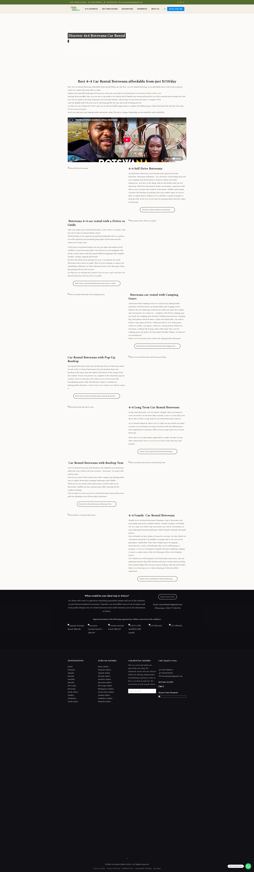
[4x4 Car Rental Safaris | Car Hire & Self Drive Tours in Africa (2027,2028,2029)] (75, 8)
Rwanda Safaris (104, 676)
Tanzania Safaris (104, 669)
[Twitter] (181, 2)
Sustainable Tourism (143, 868)
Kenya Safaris (103, 666)
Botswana (100, 93)
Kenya (70, 666)
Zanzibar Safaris (104, 679)
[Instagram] (183, 2)
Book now (72, 112)
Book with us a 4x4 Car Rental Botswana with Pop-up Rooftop (95, 396)
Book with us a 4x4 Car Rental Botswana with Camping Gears (155, 346)
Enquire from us (97, 272)
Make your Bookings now (138, 568)
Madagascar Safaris (106, 689)
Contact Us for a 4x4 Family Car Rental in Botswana (156, 579)
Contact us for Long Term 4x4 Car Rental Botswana (156, 451)
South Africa (73, 692)
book (83, 493)
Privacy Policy (99, 868)
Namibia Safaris (104, 701)
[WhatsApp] (178, 2)
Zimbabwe (72, 698)
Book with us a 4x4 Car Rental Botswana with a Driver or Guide (95, 283)
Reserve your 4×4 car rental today (156, 440)
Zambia (71, 695)
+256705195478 (111, 2)
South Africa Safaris (106, 692)
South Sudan (73, 701)
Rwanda (71, 676)
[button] (248, 866)
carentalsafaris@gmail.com (131, 2)
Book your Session (147, 199)
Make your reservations (137, 338)
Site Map (157, 868)
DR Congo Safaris (105, 685)
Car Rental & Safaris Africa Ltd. (148, 93)
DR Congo (72, 685)
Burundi (71, 682)
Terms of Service (113, 868)
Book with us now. (96, 385)
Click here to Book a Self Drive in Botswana (156, 210)
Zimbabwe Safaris (105, 698)
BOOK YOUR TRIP (175, 9)
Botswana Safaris (105, 682)
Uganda (71, 673)
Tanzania (71, 669)
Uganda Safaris (104, 673)
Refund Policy (127, 868)
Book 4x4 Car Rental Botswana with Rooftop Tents (95, 504)
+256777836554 (96, 2)
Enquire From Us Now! (167, 597)
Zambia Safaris (104, 695)
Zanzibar (71, 679)
